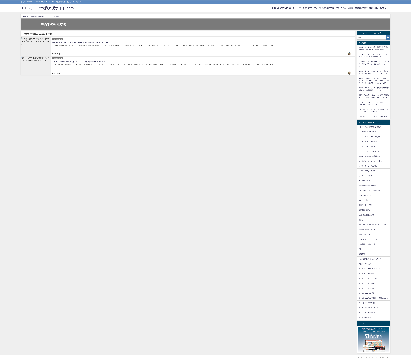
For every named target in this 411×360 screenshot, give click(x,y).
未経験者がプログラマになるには (366, 8)
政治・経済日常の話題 (366, 215)
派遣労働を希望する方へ (367, 229)
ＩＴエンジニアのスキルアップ (369, 268)
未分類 (361, 220)
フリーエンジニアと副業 (367, 146)
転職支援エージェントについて (369, 239)
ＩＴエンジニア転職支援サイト (369, 307)
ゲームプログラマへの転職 (368, 131)
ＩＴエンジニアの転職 (304, 8)
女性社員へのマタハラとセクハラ (370, 190)
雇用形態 (362, 254)
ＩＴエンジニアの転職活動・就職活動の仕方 (374, 298)
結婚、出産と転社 (365, 234)
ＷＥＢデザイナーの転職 (344, 8)
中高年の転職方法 (57, 39)
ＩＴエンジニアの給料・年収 (368, 283)
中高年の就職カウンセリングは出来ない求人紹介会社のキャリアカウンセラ (81, 42)
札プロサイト (384, 8)
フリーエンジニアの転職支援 (324, 8)
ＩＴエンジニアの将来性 (367, 273)
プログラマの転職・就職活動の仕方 (371, 156)
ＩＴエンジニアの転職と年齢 (368, 293)
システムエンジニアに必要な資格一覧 (371, 136)
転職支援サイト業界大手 (367, 244)
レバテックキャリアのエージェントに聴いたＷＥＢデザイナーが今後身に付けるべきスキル (374, 64)
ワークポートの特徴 (365, 176)
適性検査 (362, 249)
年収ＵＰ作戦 (363, 200)
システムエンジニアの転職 (368, 141)
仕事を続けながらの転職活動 (368, 185)
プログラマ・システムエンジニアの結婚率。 (374, 116)
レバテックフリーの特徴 (367, 171)
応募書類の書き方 (365, 210)
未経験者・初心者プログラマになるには (372, 224)
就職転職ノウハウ (365, 195)
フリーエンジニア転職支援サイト (370, 151)
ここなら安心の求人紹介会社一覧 (283, 8)
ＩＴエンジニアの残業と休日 (368, 278)
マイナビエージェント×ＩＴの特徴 (370, 161)
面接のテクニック (365, 264)
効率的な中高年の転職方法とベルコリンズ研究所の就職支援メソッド (78, 61)
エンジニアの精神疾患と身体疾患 (370, 127)
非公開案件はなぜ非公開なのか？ (370, 259)
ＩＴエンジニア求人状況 (367, 303)
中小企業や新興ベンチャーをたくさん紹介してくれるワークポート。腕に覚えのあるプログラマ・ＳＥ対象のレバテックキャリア (374, 81)
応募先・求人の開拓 (365, 205)
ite (353, 54)
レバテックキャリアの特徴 (368, 166)
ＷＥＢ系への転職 (365, 317)
